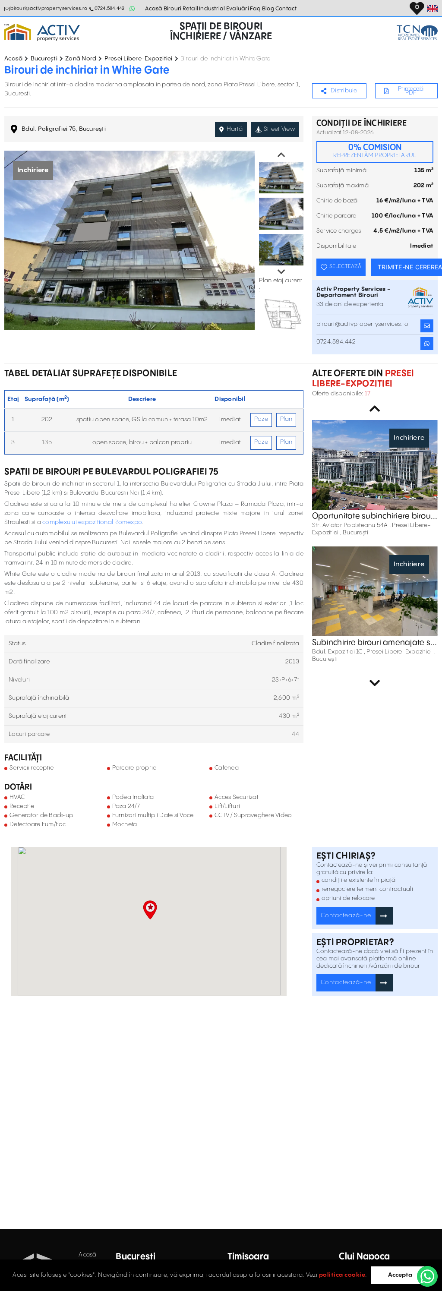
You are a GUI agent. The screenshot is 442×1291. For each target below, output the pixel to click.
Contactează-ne (346, 915)
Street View (279, 129)
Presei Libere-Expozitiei (138, 59)
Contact (286, 9)
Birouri (173, 9)
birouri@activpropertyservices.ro (48, 8)
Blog (268, 9)
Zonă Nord (80, 59)
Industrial (212, 9)
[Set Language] (432, 8)
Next (281, 272)
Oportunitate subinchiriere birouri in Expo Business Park (374, 516)
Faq (255, 9)
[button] (150, 910)
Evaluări (237, 9)
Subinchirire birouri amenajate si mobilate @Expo (372, 642)
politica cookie (342, 1275)
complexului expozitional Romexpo (92, 522)
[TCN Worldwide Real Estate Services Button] (417, 32)
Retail (191, 9)
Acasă (153, 9)
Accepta (400, 1275)
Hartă (235, 129)
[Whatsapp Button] (132, 8)
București (44, 59)
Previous (281, 155)
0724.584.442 (109, 8)
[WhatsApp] (427, 1276)
